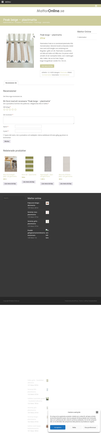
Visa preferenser (90, 427)
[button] (97, 412)
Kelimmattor (83, 37)
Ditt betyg (7, 107)
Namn (5, 127)
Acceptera (57, 427)
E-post (5, 131)
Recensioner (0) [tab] (11, 83)
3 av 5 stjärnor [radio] (10, 109)
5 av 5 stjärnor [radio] (15, 109)
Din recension (8, 115)
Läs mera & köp (47, 66)
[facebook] (96, 6)
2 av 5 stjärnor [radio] (7, 109)
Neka (74, 427)
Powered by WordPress (71, 301)
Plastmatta (63, 72)
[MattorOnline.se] (50, 11)
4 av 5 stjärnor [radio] (12, 109)
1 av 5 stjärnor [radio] (4, 109)
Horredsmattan (46, 75)
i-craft (85, 301)
